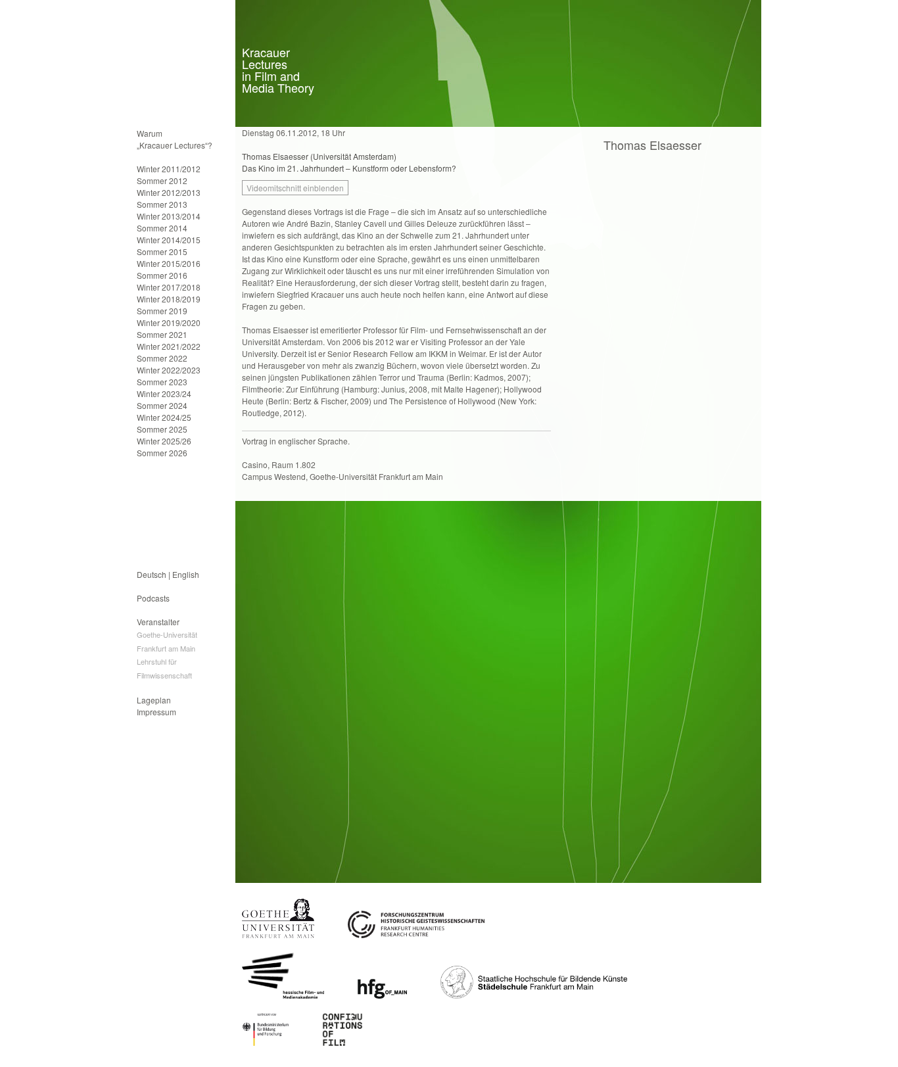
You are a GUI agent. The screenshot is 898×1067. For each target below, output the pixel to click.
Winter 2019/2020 (169, 322)
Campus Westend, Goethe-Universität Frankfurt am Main (342, 476)
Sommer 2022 (162, 358)
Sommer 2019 (162, 310)
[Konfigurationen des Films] (343, 1042)
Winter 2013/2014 (169, 216)
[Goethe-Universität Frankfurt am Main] (278, 934)
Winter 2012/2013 (169, 192)
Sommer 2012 (162, 180)
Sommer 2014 (162, 227)
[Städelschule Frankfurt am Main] (533, 995)
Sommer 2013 (162, 204)
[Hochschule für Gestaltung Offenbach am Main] (382, 995)
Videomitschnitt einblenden (295, 187)
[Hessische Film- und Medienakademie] (283, 995)
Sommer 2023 (162, 381)
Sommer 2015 (162, 251)
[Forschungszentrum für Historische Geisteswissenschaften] (416, 934)
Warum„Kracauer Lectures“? (174, 139)
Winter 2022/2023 (169, 369)
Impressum (156, 711)
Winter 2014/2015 (169, 239)
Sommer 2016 (162, 275)
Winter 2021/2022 (169, 346)
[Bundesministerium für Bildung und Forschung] (265, 1042)
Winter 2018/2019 (169, 298)
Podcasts (153, 598)
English (185, 574)
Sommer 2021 (162, 334)
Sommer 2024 (162, 405)
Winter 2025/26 (164, 440)
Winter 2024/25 (164, 417)
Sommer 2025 (162, 429)
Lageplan (154, 699)
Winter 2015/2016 (169, 263)
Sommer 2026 (162, 452)
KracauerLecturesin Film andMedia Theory (278, 69)
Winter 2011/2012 (169, 168)
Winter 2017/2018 (169, 287)
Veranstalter (158, 621)
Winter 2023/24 (164, 393)
